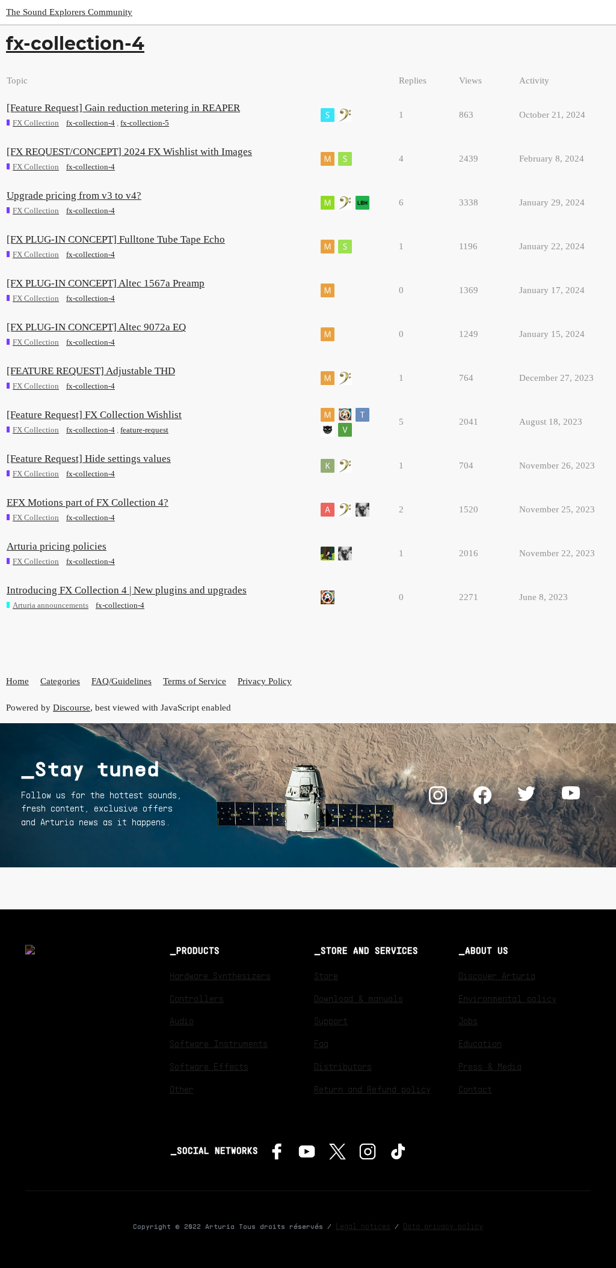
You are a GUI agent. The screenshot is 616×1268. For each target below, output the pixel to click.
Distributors (343, 1066)
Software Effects (209, 1066)
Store (326, 975)
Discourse (71, 707)
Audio (182, 1020)
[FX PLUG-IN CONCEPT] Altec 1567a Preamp (106, 283)
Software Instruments (219, 1043)
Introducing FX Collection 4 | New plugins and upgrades (127, 590)
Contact (475, 1089)
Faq (321, 1043)
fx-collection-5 (144, 122)
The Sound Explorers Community (69, 12)
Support (331, 1020)
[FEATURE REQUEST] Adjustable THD (91, 371)
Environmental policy (507, 998)
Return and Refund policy (372, 1089)
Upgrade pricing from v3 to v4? (74, 195)
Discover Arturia (496, 975)
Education (480, 1043)
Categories (60, 681)
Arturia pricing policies (56, 546)
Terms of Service (194, 681)
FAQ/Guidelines (121, 681)
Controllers (197, 998)
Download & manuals (358, 998)
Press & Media (490, 1066)
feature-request (144, 429)
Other (182, 1089)
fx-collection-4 (90, 122)
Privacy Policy (265, 681)
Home (17, 681)
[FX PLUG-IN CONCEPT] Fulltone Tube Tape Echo (116, 239)
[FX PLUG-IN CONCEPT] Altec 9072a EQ (96, 327)
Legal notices (363, 1226)
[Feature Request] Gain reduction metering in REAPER (123, 108)
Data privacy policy (443, 1226)
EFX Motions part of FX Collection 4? (87, 502)
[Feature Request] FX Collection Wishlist (94, 414)
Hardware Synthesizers (220, 975)
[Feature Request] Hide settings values (89, 458)
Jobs (468, 1020)
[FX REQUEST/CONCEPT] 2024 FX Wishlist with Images (129, 151)
